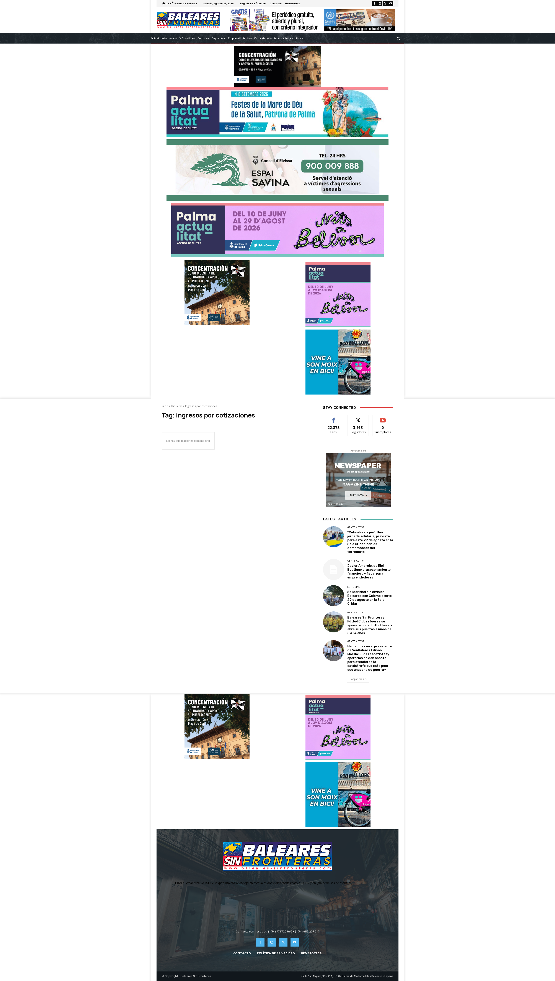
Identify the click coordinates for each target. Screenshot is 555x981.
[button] (398, 38)
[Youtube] (390, 3)
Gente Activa (355, 527)
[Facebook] (374, 3)
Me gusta (333, 418)
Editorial (353, 587)
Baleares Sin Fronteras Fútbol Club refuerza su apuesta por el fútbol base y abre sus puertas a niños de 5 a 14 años (369, 625)
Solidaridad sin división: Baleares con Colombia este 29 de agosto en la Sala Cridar (369, 598)
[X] (385, 3)
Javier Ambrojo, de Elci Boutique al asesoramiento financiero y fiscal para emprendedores (369, 571)
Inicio (165, 406)
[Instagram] (379, 3)
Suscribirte (383, 418)
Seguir (358, 418)
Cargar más (356, 679)
